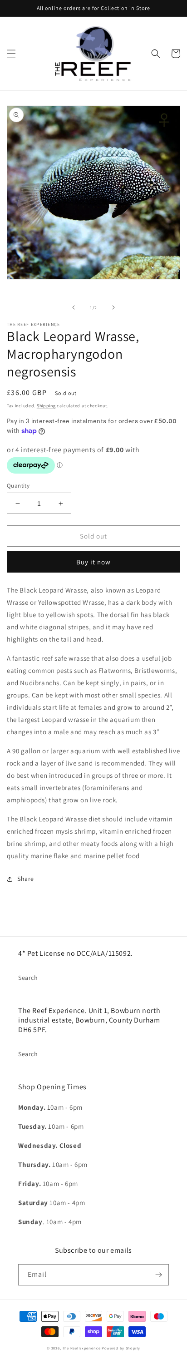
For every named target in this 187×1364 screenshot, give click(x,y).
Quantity (18, 485)
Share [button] (25, 879)
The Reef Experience (81, 1347)
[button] (11, 54)
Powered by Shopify (121, 1347)
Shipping (46, 406)
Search (28, 978)
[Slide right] (113, 307)
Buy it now (93, 562)
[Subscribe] (158, 1274)
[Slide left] (74, 307)
